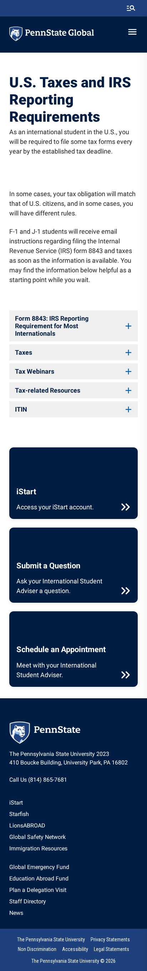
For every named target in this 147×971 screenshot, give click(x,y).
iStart (16, 802)
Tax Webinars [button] (34, 371)
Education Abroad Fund (39, 878)
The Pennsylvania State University (51, 939)
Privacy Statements (110, 939)
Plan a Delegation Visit (37, 890)
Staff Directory (27, 901)
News (16, 912)
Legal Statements (111, 949)
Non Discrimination (37, 949)
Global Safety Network (37, 837)
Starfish (19, 814)
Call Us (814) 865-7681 (38, 779)
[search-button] (131, 8)
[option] (38, 802)
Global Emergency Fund (39, 867)
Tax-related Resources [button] (47, 390)
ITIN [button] (21, 409)
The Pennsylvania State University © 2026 (73, 961)
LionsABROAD (27, 825)
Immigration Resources (38, 848)
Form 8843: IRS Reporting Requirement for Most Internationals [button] (51, 326)
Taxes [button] (23, 352)
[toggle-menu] (132, 31)
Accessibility (75, 949)
